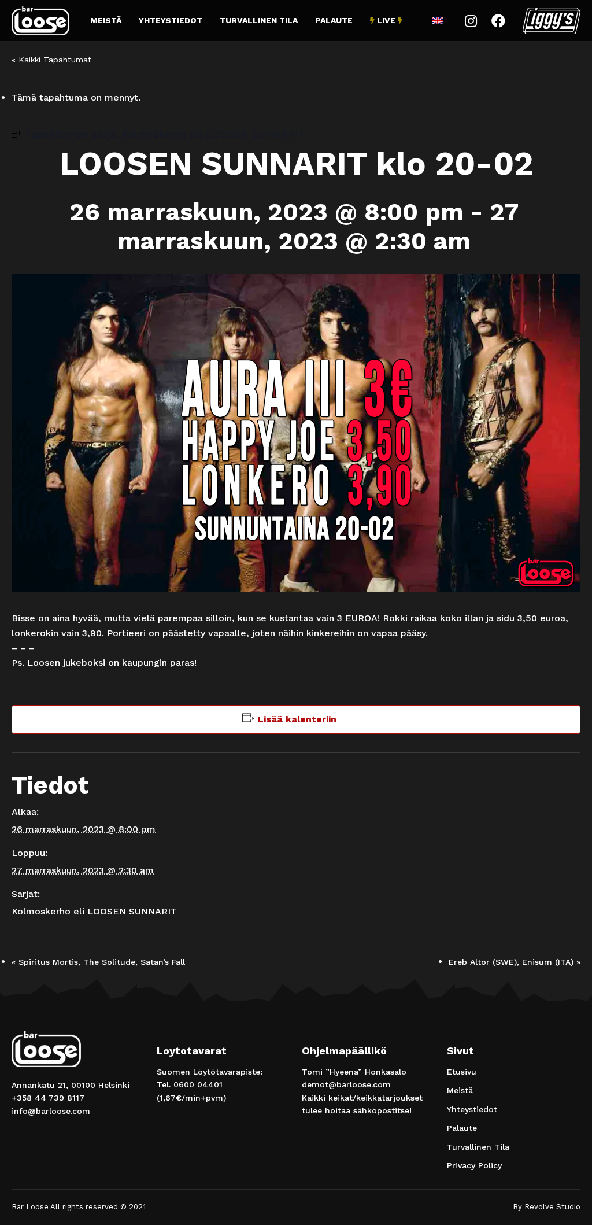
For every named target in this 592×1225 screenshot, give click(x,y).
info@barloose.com (51, 1111)
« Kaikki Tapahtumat (51, 59)
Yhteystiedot (170, 20)
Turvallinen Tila (259, 20)
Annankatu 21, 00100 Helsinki (71, 1085)
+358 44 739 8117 (48, 1097)
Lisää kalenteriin (297, 719)
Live (386, 20)
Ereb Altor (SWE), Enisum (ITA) (514, 961)
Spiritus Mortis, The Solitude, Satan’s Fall (98, 961)
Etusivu (461, 1071)
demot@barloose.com (346, 1084)
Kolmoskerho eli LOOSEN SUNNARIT (94, 911)
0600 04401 (198, 1084)
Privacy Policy (474, 1165)
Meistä (105, 20)
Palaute (334, 20)
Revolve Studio (552, 1206)
